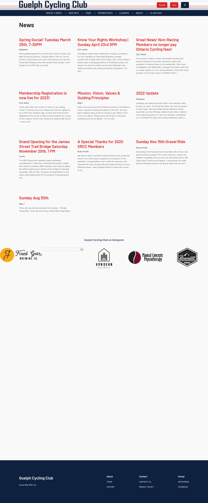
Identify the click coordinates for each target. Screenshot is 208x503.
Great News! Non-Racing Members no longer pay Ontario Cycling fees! (157, 44)
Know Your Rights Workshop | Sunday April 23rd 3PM (103, 42)
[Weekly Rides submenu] (65, 13)
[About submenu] (147, 13)
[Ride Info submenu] (82, 13)
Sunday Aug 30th (34, 198)
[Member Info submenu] (116, 13)
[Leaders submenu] (132, 13)
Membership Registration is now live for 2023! (43, 95)
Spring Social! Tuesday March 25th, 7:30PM (45, 42)
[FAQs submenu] (95, 13)
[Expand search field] (185, 5)
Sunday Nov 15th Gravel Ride (160, 141)
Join (174, 5)
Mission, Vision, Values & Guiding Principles (99, 95)
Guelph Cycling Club (36, 478)
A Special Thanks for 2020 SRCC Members (100, 144)
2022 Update (147, 93)
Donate (162, 5)
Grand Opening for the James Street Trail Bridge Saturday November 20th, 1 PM (44, 146)
